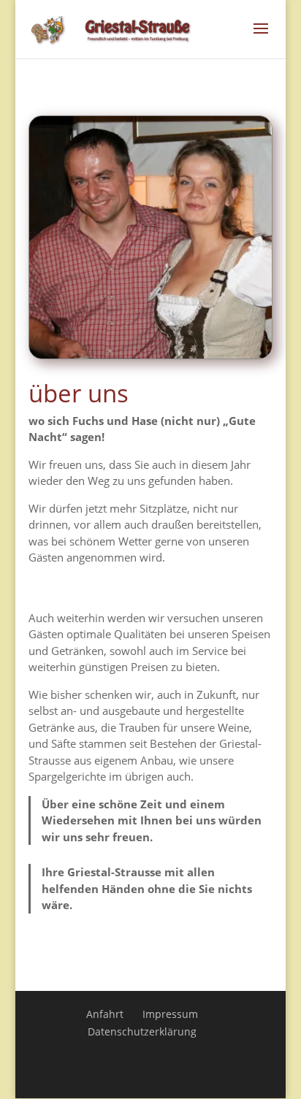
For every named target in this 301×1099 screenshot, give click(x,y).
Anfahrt (104, 1014)
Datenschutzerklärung (142, 1031)
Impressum (170, 1014)
